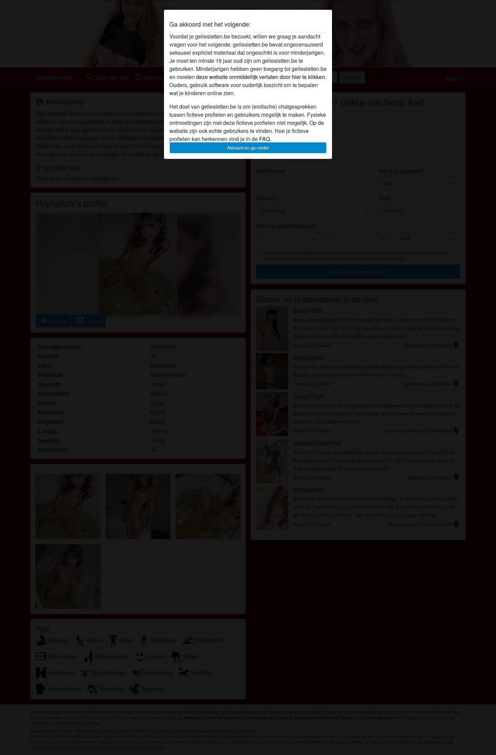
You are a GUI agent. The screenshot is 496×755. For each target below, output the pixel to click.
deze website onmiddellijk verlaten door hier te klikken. (261, 77)
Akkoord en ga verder (248, 147)
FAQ (264, 139)
